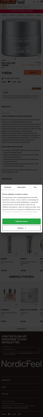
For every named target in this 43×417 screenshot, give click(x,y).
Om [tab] (35, 187)
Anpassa (20, 228)
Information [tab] (21, 187)
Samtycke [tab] (7, 187)
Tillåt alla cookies (21, 221)
